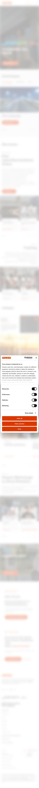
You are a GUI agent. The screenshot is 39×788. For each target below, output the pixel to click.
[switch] (34, 394)
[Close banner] (36, 357)
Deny (19, 429)
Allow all (19, 418)
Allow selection (19, 423)
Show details (29, 413)
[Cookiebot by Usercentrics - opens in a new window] (24, 358)
